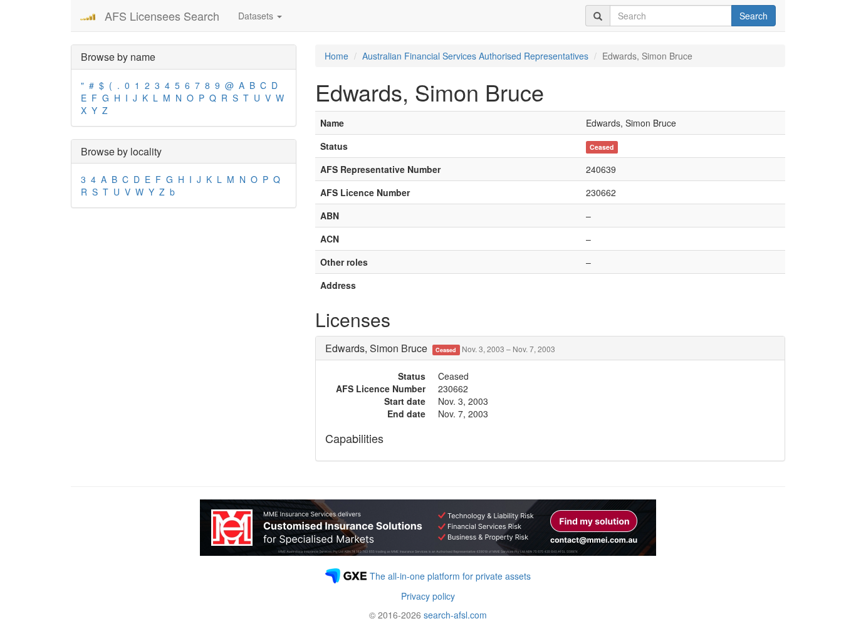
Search (753, 15)
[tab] (550, 348)
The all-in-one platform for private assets (450, 576)
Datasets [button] (257, 15)
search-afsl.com (455, 614)
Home (336, 56)
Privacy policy (428, 596)
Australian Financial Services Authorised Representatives (475, 56)
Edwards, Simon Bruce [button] (440, 348)
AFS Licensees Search (162, 16)
